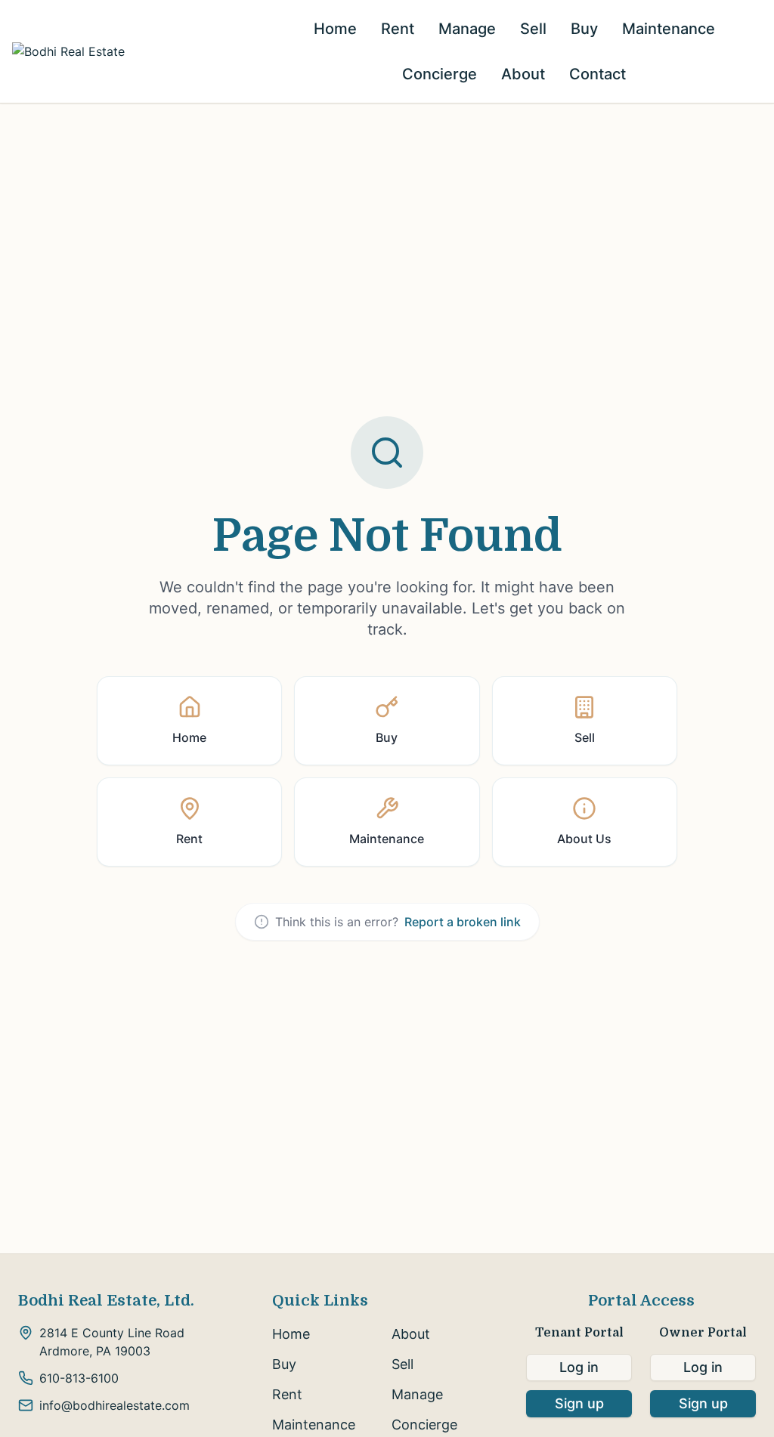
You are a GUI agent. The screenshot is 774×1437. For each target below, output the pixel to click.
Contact (597, 74)
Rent (397, 29)
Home (335, 29)
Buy (584, 29)
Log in (579, 1367)
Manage (467, 29)
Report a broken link (462, 921)
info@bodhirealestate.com (114, 1405)
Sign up (579, 1403)
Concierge (439, 74)
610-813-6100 (79, 1378)
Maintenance (668, 29)
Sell (533, 29)
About (523, 74)
